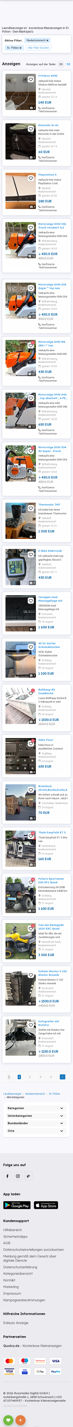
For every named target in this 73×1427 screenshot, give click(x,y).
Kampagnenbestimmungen (24, 1300)
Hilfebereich (12, 1230)
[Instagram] (18, 1176)
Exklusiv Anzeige (15, 1323)
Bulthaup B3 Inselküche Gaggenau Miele (49, 693)
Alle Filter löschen (38, 47)
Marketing (11, 1287)
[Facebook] (7, 1176)
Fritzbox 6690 (47, 75)
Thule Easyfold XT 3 (51, 832)
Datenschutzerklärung (20, 1267)
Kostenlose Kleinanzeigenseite (45, 1400)
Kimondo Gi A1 (48, 125)
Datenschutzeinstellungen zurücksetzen (33, 1250)
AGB (6, 1243)
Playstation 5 (47, 174)
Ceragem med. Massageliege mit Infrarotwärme (50, 600)
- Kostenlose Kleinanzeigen (32, 1346)
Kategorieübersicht (18, 1274)
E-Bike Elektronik (50, 550)
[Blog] (28, 1176)
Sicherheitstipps (15, 1236)
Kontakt (9, 1280)
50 (68, 64)
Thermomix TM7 (49, 504)
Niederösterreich (36, 40)
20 (61, 64)
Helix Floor (45, 739)
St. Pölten (13, 47)
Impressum (12, 1293)
